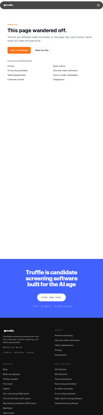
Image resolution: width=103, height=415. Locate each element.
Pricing (11, 66)
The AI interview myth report (17, 398)
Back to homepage (19, 50)
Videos (6, 389)
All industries (61, 374)
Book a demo (59, 66)
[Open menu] (98, 5)
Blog (5, 369)
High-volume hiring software (68, 398)
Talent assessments (17, 75)
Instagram (19, 352)
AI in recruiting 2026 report (16, 393)
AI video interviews (64, 389)
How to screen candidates (65, 75)
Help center (8, 413)
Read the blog (41, 50)
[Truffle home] (49, 5)
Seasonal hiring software (66, 403)
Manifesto (7, 408)
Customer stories (16, 79)
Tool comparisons (63, 379)
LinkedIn (7, 352)
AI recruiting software (18, 70)
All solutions (60, 369)
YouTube (30, 352)
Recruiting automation (65, 384)
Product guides (10, 379)
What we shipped (11, 374)
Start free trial (51, 297)
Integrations (58, 79)
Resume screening (64, 335)
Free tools (7, 384)
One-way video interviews (65, 70)
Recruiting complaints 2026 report (19, 403)
